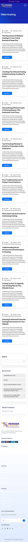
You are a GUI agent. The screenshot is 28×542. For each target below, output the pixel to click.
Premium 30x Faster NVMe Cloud (9, 492)
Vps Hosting (11, 176)
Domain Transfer (5, 472)
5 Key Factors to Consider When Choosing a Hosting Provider (12, 395)
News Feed (4, 452)
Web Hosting (7, 32)
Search (4, 356)
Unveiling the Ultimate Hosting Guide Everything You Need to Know (14, 74)
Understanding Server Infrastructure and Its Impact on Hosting (13, 249)
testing (5, 380)
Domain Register (5, 475)
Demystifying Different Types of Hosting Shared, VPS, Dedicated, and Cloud (13, 110)
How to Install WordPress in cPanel (12, 384)
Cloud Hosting (4, 503)
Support (3, 483)
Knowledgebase (5, 458)
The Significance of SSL (9, 375)
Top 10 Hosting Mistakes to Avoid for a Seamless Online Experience (13, 146)
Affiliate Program (5, 455)
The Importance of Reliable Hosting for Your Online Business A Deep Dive (12, 38)
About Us (3, 449)
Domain (6, 176)
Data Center (4, 478)
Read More (7, 57)
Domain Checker (5, 469)
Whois (2, 481)
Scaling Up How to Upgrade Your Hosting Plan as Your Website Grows (13, 285)
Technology (4, 461)
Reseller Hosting (5, 498)
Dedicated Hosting (5, 500)
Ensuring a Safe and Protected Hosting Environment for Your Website (14, 321)
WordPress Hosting (6, 506)
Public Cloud (4, 495)
